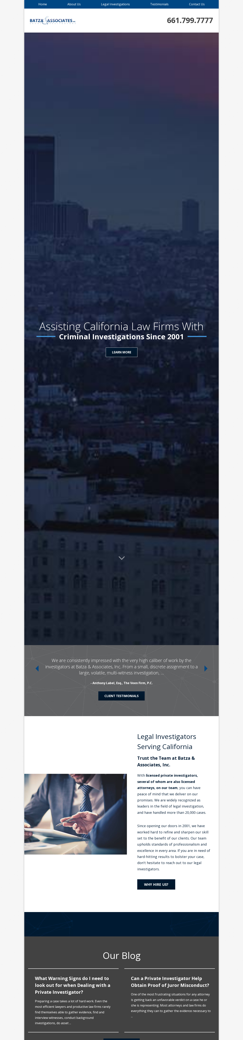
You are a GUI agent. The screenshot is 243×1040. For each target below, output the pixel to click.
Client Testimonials (121, 696)
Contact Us (197, 4)
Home (42, 4)
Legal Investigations (115, 4)
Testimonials (159, 4)
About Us (74, 4)
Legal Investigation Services (122, 352)
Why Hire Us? (156, 884)
